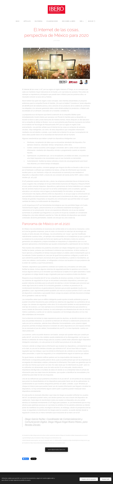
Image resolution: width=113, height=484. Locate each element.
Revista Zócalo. (33, 424)
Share (26, 458)
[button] (91, 21)
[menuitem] (19, 21)
